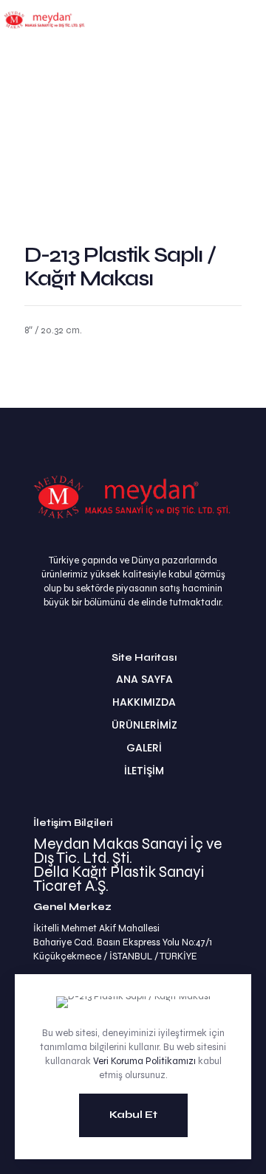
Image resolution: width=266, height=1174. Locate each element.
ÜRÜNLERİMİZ (144, 725)
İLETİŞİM (144, 770)
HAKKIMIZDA (144, 702)
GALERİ (144, 747)
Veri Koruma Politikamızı (144, 1061)
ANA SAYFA (144, 679)
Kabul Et (133, 1114)
